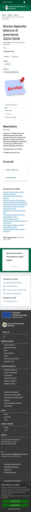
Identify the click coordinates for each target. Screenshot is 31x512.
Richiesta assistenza (10, 472)
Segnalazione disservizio (11, 467)
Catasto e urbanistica (10, 381)
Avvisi (16, 15)
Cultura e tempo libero (10, 372)
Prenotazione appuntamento (12, 464)
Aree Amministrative (10, 347)
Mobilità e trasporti (9, 383)
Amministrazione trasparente (12, 481)
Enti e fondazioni (9, 353)
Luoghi (6, 427)
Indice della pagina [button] (11, 105)
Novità (10, 15)
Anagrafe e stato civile (10, 370)
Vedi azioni (15, 57)
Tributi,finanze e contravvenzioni (13, 397)
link (7, 497)
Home (4, 15)
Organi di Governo (9, 345)
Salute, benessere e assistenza (13, 403)
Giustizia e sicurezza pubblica (12, 395)
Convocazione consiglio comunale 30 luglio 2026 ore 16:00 (13, 207)
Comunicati (7, 417)
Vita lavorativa (8, 375)
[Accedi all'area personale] (24, 2)
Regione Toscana (7, 2)
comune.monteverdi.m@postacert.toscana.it (14, 454)
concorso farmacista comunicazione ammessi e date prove (13, 193)
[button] (15, 509)
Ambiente (7, 400)
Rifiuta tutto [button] (15, 505)
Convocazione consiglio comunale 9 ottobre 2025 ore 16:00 (13, 226)
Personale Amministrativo (11, 358)
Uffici (5, 350)
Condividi (6, 57)
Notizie (6, 414)
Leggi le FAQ (7, 470)
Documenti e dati (9, 361)
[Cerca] (27, 8)
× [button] (29, 484)
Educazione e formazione (11, 392)
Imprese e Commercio (10, 378)
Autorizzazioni (8, 406)
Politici (6, 356)
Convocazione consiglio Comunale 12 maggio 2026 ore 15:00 (14, 216)
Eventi (6, 430)
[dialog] (15, 497)
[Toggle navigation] (3, 7)
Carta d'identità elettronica (11, 219)
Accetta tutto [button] (15, 501)
